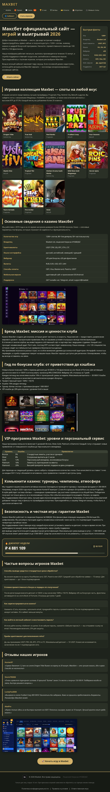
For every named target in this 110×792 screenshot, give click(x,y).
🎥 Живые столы (92, 10)
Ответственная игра (79, 788)
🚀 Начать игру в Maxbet (55, 761)
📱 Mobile (7, 10)
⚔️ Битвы (53, 10)
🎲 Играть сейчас (12, 77)
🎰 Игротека (77, 10)
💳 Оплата (65, 10)
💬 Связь (30, 10)
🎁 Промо (18, 10)
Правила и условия (60, 788)
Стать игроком (26, 16)
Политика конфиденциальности (35, 788)
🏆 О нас (43, 10)
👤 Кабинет (9, 16)
